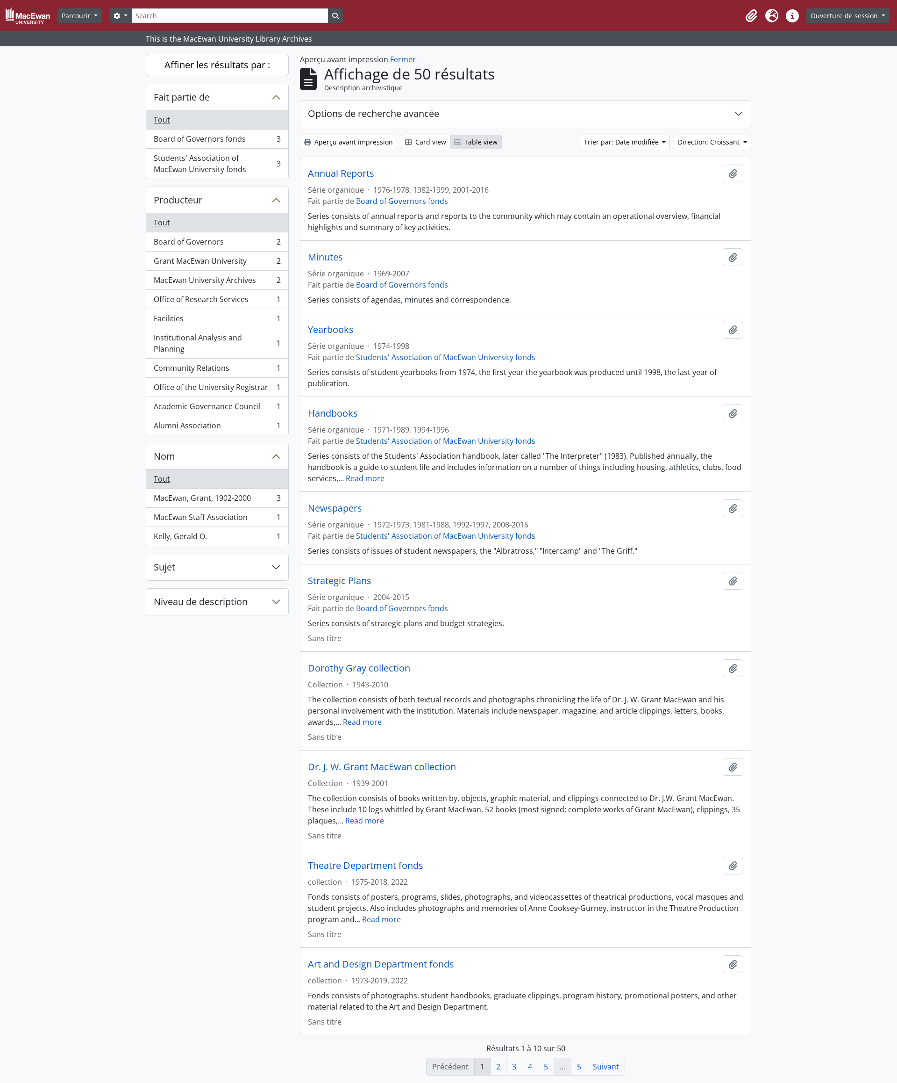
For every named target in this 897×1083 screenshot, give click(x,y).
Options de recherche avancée (373, 113)
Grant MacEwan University (217, 263)
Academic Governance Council (217, 408)
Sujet (164, 567)
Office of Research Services (217, 301)
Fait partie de (182, 97)
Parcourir (77, 15)
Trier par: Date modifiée (622, 141)
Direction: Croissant (709, 141)
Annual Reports (341, 173)
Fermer (403, 59)
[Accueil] (31, 16)
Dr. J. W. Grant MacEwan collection (382, 767)
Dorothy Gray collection (359, 668)
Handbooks (333, 413)
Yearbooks (331, 329)
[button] (751, 16)
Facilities (217, 320)
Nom (164, 456)
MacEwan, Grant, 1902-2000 (217, 500)
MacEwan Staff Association (217, 519)
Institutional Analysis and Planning (217, 343)
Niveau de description (201, 601)
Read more (365, 478)
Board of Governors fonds (217, 141)
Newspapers (335, 508)
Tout (162, 120)
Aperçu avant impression (353, 141)
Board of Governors (217, 244)
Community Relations (217, 370)
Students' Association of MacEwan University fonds (217, 163)
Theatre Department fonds (365, 865)
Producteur (178, 200)
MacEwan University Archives (217, 282)
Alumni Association (217, 427)
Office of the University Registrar (217, 389)
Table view (480, 141)
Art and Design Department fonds (381, 964)
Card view (429, 141)
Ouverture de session (845, 15)
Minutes (325, 257)
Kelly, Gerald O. (217, 538)
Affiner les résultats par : (217, 64)
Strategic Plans (339, 580)
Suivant (606, 1066)
